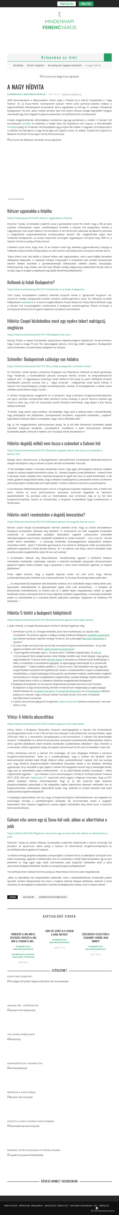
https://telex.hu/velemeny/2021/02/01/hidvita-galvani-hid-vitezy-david (45, 723)
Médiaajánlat (37, 1205)
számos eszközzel (67, 701)
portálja (26, 123)
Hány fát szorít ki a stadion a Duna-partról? (59, 932)
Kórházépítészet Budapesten (24, 1063)
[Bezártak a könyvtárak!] (59, 1106)
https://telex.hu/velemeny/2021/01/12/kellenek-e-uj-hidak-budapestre (45, 289)
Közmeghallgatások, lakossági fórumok (23, 955)
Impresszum (24, 1205)
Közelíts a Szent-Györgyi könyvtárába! (30, 1121)
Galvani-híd (28, 897)
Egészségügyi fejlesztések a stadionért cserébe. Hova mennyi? (95, 937)
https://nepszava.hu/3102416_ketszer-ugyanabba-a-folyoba (39, 218)
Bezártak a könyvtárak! (21, 1092)
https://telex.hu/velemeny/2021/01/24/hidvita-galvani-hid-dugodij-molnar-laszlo (51, 521)
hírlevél (86, 4)
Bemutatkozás (11, 1205)
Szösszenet (59, 970)
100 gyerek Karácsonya (21, 1034)
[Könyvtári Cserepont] (59, 991)
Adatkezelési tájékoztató (56, 1205)
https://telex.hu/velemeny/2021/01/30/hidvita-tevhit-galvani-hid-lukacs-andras (50, 620)
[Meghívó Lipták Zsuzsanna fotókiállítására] (59, 1164)
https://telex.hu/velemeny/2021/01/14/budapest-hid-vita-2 (39, 334)
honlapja (12, 127)
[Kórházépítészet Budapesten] (59, 1077)
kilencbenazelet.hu (107, 1210)
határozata (36, 777)
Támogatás (66, 4)
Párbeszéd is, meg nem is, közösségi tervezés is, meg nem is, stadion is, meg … (23, 937)
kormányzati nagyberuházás (53, 897)
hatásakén (26, 302)
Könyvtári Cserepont (20, 976)
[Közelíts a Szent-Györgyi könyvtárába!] (59, 1135)
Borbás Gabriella (72, 94)
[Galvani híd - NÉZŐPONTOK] (59, 1019)
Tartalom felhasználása (81, 1205)
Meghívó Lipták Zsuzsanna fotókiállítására (33, 1150)
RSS (95, 1205)
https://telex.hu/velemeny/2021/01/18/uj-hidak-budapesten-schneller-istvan (49, 366)
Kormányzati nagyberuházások (26, 94)
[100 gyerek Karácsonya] (59, 1048)
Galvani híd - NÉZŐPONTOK (22, 1005)
